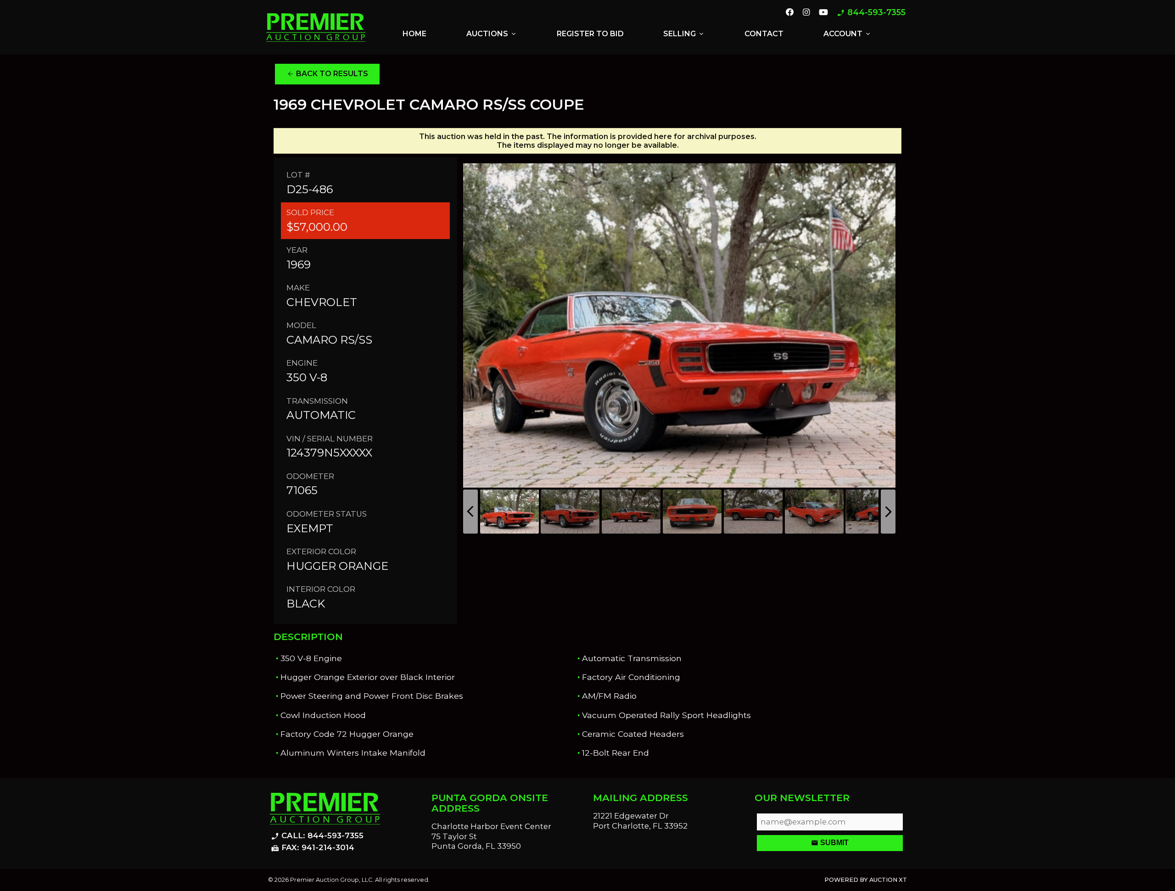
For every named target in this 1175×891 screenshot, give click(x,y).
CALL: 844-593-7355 (317, 836)
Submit (830, 842)
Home (414, 33)
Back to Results (327, 73)
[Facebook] (790, 13)
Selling (684, 34)
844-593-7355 (871, 12)
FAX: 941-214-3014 (312, 848)
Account (847, 34)
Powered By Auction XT (865, 879)
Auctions (491, 34)
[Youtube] (823, 13)
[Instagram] (806, 13)
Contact (763, 33)
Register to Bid (590, 33)
